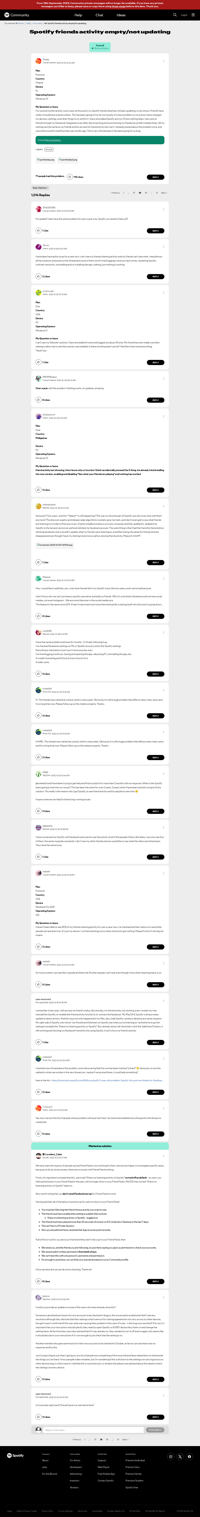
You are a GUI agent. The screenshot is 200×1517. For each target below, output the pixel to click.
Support (102, 1460)
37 (134, 192)
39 (146, 192)
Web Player (104, 1467)
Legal (9, 1511)
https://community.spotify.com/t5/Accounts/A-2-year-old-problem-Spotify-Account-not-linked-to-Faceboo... (108, 1080)
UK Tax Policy (135, 1511)
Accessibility (97, 1511)
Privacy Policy (47, 1511)
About (45, 1460)
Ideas (121, 15)
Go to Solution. (53, 140)
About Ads (82, 1511)
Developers (76, 1467)
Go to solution (101, 48)
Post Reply (155, 1430)
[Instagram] (170, 1456)
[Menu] (193, 15)
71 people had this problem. (50, 176)
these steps (119, 6)
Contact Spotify (106, 1480)
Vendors (74, 1487)
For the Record (49, 1473)
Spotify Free (131, 1487)
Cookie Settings (65, 1511)
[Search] (174, 15)
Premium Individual (135, 1460)
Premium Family (133, 1473)
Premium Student (134, 1480)
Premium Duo (132, 1467)
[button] (163, 61)
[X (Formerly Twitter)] (180, 1456)
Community (20, 15)
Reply (156, 177)
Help (78, 15)
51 (157, 192)
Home (21, 23)
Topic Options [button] (39, 187)
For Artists (75, 1460)
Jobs (44, 1467)
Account (49, 149)
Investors (74, 1480)
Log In (184, 15)
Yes (127, 1375)
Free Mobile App (106, 1473)
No (113, 1375)
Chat (99, 15)
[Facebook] (189, 1456)
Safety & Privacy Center (27, 1511)
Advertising (76, 1473)
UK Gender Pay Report (155, 1511)
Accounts (37, 23)
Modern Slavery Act (116, 1511)
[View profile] (38, 60)
